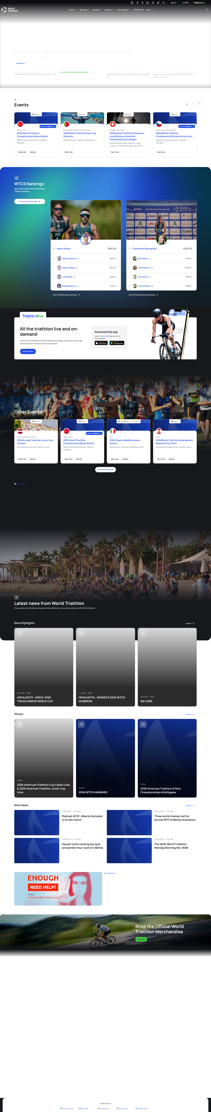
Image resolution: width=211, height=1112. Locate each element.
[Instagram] (132, 3)
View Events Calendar (105, 469)
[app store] (101, 343)
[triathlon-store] (42, 930)
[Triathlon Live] (199, 3)
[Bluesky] (163, 3)
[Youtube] (147, 3)
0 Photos (19, 780)
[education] (68, 499)
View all (188, 623)
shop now (141, 939)
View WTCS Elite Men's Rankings (65, 295)
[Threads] (153, 3)
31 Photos (82, 788)
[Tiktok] (158, 3)
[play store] (117, 343)
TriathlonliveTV (104, 336)
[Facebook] (137, 3)
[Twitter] (142, 3)
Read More (21, 63)
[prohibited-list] (150, 888)
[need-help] (58, 888)
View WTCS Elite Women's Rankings (142, 295)
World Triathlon (9, 9)
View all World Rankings (28, 201)
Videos (29, 693)
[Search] (207, 9)
